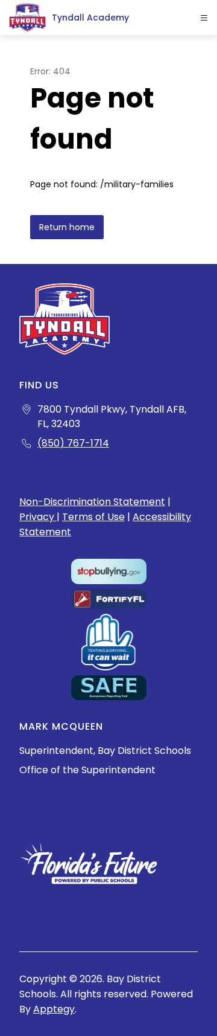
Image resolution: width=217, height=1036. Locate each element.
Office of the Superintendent (87, 770)
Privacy (38, 517)
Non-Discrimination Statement (92, 502)
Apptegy (54, 1009)
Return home (67, 227)
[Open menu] (204, 18)
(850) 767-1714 (73, 443)
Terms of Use (93, 517)
